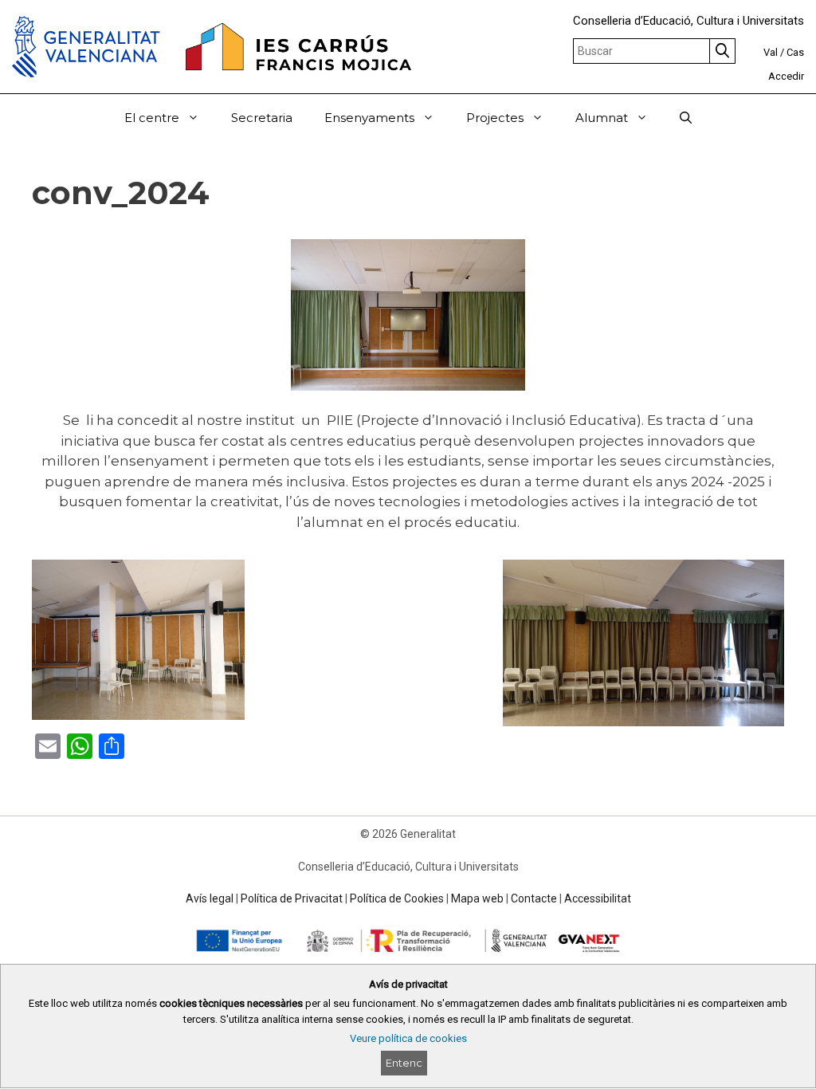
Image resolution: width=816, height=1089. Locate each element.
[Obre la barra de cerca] (686, 118)
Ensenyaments (369, 117)
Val (770, 52)
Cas (795, 52)
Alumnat (601, 117)
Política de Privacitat (292, 898)
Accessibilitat (597, 898)
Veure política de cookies (408, 1038)
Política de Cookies (397, 898)
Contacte (534, 898)
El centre (151, 117)
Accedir (786, 76)
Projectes (495, 117)
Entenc (404, 1062)
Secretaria (261, 117)
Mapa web (477, 898)
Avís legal (209, 898)
